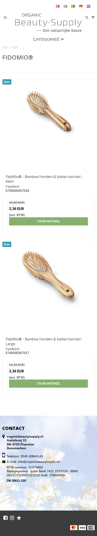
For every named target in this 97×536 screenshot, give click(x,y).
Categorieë (47, 39)
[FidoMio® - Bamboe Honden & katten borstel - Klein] (48, 125)
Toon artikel (48, 221)
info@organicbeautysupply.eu (39, 461)
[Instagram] (12, 517)
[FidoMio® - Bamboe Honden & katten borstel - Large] (48, 288)
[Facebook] (5, 517)
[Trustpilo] (18, 517)
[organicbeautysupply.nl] (48, 23)
